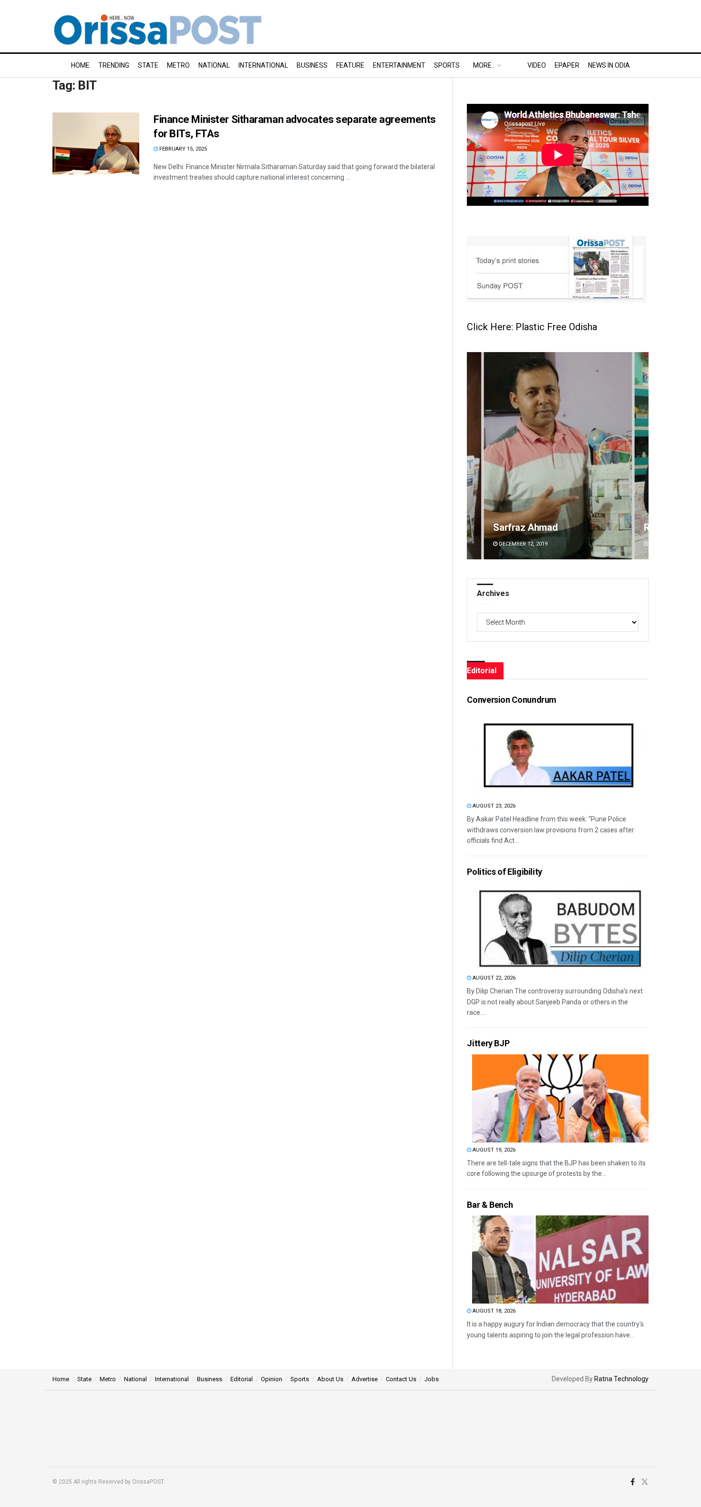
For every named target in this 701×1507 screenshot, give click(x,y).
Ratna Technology (621, 1379)
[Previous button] (474, 455)
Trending (113, 65)
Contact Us (401, 1379)
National (214, 65)
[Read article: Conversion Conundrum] (560, 754)
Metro (178, 65)
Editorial (241, 1379)
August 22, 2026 (493, 978)
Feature (350, 65)
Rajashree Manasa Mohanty (551, 527)
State (148, 65)
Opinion (271, 1379)
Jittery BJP (488, 1043)
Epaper (567, 65)
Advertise (364, 1379)
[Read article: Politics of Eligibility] (560, 926)
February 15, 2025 (182, 149)
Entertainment (399, 65)
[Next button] (641, 455)
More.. (484, 65)
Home (80, 65)
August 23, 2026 (493, 806)
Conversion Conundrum (512, 700)
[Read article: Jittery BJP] (560, 1098)
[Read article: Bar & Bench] (560, 1259)
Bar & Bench (490, 1205)
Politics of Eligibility (504, 872)
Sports (447, 65)
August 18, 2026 (493, 1311)
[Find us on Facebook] (632, 1482)
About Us (330, 1379)
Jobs (431, 1379)
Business (312, 65)
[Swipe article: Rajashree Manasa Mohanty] (558, 455)
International (263, 65)
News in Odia (609, 65)
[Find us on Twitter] (645, 1482)
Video (536, 65)
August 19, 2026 (493, 1150)
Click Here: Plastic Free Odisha (532, 327)
